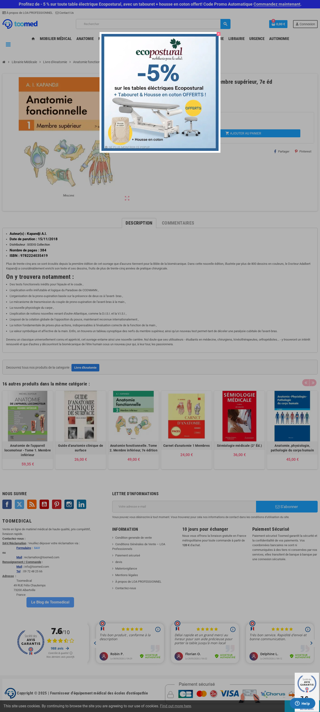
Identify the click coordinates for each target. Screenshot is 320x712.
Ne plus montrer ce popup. (129, 147)
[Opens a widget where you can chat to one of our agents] (302, 704)
